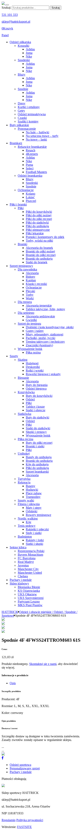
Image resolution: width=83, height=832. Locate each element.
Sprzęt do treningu (29, 323)
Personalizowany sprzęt (25, 768)
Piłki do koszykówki (39, 211)
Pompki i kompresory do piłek (45, 237)
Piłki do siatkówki (37, 222)
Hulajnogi (32, 363)
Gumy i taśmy (35, 330)
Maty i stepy (34, 507)
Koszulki (23, 45)
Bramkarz (16, 143)
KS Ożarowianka (29, 590)
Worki (30, 298)
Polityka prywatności (29, 820)
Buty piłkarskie (19, 125)
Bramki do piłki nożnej (40, 251)
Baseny (30, 486)
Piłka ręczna (25, 439)
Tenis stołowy (26, 525)
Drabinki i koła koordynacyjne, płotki (50, 327)
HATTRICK (10, 612)
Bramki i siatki (35, 446)
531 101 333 (10, 14)
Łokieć (30, 197)
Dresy (21, 103)
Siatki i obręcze (35, 410)
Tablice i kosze (35, 406)
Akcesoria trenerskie (39, 305)
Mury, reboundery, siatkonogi (44, 334)
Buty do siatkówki (37, 417)
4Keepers (32, 154)
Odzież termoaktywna (32, 114)
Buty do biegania (37, 385)
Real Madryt (26, 561)
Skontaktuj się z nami (42, 664)
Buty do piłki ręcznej (39, 442)
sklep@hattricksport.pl (16, 21)
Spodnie (23, 89)
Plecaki (30, 291)
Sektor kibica (18, 547)
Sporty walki (26, 500)
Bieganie (23, 377)
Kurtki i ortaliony (29, 107)
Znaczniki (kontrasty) (39, 345)
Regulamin (9, 820)
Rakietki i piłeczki (37, 529)
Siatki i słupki (34, 543)
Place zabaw (34, 493)
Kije (28, 522)
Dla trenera (25, 302)
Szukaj (56, 7)
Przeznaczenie (27, 128)
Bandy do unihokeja (39, 457)
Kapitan (31, 280)
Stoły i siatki (34, 533)
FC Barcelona (26, 558)
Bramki (22, 244)
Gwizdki (31, 320)
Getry (21, 110)
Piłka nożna (33, 352)
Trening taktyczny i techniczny (45, 341)
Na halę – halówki (37, 132)
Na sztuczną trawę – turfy (42, 136)
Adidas (30, 49)
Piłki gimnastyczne (38, 229)
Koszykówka (26, 392)
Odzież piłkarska (20, 42)
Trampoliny (33, 497)
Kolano (30, 193)
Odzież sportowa (20, 764)
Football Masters (36, 172)
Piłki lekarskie (35, 233)
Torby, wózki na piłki (39, 240)
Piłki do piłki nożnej (38, 215)
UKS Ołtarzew (27, 594)
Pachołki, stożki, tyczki (40, 338)
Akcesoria (32, 273)
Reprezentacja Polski (31, 551)
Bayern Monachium (30, 554)
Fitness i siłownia (29, 504)
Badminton (25, 536)
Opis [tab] (13, 683)
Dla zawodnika (27, 269)
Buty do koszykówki (39, 395)
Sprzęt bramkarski (37, 471)
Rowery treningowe (38, 515)
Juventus (23, 565)
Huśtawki (32, 489)
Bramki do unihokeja (39, 258)
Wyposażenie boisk (30, 349)
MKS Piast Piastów (30, 605)
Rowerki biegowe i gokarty (43, 374)
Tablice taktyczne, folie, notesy (45, 309)
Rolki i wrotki (35, 370)
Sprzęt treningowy (21, 266)
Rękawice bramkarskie (32, 146)
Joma (29, 53)
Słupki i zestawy (36, 432)
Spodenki (24, 60)
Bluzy (21, 74)
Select (29, 168)
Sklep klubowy (19, 583)
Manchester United (30, 572)
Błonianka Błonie (29, 587)
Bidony (30, 276)
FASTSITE (24, 827)
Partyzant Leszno (29, 601)
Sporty (14, 356)
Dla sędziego (26, 312)
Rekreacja (24, 482)
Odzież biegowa (36, 388)
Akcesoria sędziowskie (40, 316)
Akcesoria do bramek (39, 247)
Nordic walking (28, 518)
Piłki (21, 208)
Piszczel (31, 201)
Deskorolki (33, 367)
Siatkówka (24, 413)
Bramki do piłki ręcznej (41, 255)
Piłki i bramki (18, 204)
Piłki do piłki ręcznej (39, 219)
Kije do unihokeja (37, 464)
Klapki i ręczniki (36, 284)
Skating (22, 359)
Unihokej (24, 453)
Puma (29, 164)
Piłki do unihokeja (37, 226)
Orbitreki (31, 511)
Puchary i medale (21, 580)
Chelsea (23, 576)
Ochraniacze (26, 190)
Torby (29, 294)
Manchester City (28, 569)
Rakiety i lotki (35, 540)
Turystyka (24, 478)
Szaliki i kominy (28, 121)
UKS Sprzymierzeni (31, 598)
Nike (29, 56)
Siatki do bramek (36, 262)
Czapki (22, 118)
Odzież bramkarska (30, 175)
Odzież (30, 399)
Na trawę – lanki (36, 139)
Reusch (30, 150)
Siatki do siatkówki (38, 428)
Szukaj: (6, 7)
